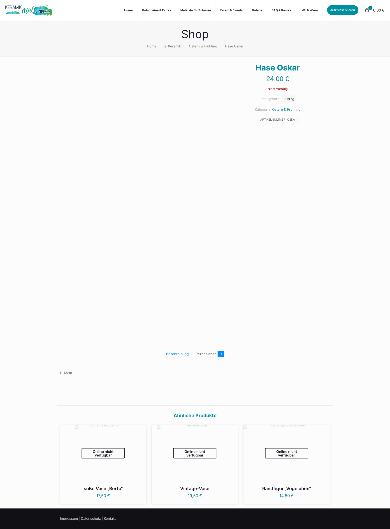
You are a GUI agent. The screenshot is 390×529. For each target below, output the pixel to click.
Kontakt (110, 518)
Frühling (288, 99)
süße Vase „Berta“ (103, 488)
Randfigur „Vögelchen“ (286, 488)
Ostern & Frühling (203, 46)
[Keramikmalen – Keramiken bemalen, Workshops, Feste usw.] (29, 10)
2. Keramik (172, 46)
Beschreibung (177, 354)
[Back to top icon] (368, 519)
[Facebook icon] (317, 518)
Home (151, 46)
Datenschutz (91, 518)
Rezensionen (208, 354)
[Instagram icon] (323, 518)
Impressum (69, 518)
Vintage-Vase (194, 488)
